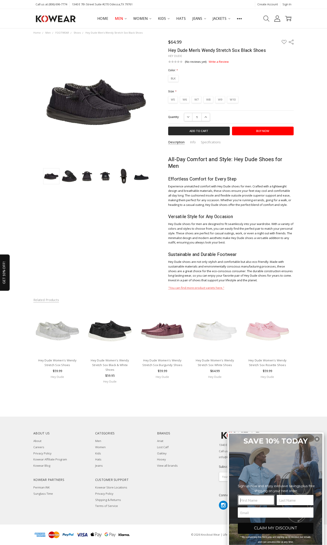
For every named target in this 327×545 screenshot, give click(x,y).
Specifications (211, 142)
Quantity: (173, 117)
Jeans (197, 18)
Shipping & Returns (108, 500)
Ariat (160, 441)
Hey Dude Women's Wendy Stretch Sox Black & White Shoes (110, 365)
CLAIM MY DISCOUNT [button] (275, 528)
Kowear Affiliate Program (50, 459)
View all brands (167, 466)
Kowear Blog (41, 466)
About (37, 441)
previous (24, 352)
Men (119, 18)
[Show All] (239, 18)
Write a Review (219, 61)
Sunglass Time (43, 494)
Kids (162, 18)
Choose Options (57, 346)
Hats (181, 18)
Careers (38, 447)
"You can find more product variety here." (196, 288)
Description (176, 142)
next (300, 352)
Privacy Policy (42, 453)
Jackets (220, 18)
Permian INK (41, 487)
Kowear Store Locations (111, 487)
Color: (173, 70)
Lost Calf (163, 447)
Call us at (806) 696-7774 (51, 4)
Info (193, 142)
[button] (317, 439)
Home (102, 18)
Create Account (267, 4)
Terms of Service (106, 506)
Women (140, 18)
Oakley (162, 453)
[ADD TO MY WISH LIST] (74, 321)
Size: (172, 91)
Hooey (161, 459)
